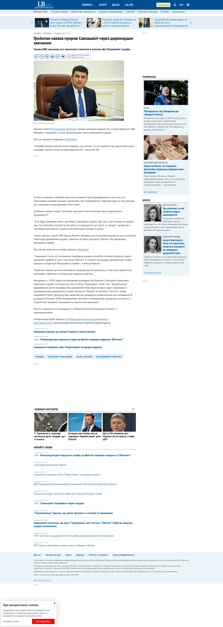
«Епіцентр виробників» (111, 11)
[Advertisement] (85, 176)
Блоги (102, 4)
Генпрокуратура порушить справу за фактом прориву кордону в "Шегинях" (79, 339)
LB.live (129, 4)
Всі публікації (150, 192)
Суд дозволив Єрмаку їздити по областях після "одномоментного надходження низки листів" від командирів (171, 24)
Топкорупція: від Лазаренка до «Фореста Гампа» (161, 112)
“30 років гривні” (59, 11)
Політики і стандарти (98, 555)
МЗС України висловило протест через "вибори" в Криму (64, 545)
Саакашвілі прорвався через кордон (59, 503)
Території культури (148, 11)
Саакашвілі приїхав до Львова (50, 465)
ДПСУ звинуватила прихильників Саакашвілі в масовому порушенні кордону (75, 484)
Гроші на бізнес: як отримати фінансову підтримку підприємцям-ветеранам (164, 169)
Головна (37, 33)
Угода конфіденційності (123, 555)
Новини (86, 4)
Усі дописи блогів (152, 272)
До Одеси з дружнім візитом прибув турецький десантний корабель (74, 535)
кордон (39, 356)
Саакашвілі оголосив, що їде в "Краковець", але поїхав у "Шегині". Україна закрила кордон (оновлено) (83, 524)
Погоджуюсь (43, 621)
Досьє (116, 4)
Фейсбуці (71, 139)
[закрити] (54, 603)
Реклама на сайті (53, 555)
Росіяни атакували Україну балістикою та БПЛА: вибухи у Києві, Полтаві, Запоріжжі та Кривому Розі (66, 24)
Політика (47, 33)
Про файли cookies (11, 621)
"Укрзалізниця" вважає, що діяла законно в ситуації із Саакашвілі (73, 513)
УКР (181, 4)
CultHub (130, 11)
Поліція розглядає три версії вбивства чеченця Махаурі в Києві (68, 493)
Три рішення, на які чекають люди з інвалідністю (173, 212)
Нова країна (178, 11)
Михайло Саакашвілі (60, 356)
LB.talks (165, 11)
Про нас (37, 555)
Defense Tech (40, 11)
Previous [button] (32, 22)
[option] (60, 22)
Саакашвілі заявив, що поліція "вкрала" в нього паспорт (64, 331)
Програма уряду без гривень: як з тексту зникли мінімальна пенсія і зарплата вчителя (119, 22)
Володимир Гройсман (64, 129)
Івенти (68, 555)
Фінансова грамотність (83, 11)
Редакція (80, 555)
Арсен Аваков (84, 356)
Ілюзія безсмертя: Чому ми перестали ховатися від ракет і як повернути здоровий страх (174, 246)
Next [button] (191, 22)
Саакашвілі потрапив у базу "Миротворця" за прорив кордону (68, 347)
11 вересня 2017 (60, 33)
